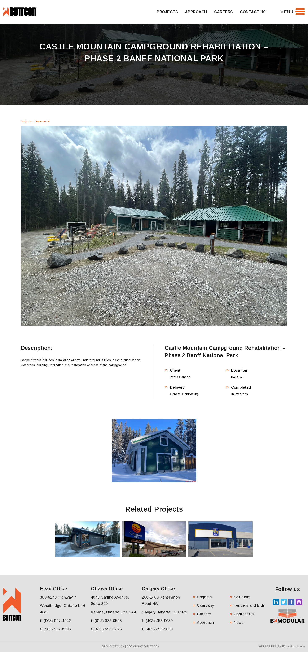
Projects (167, 12)
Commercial (42, 121)
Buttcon (153, 646)
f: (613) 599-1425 (106, 629)
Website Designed (272, 646)
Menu (286, 12)
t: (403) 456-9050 (157, 621)
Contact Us (253, 12)
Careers (223, 12)
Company (205, 605)
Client (175, 370)
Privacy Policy (113, 646)
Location (239, 370)
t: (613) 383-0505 (106, 621)
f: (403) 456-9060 (157, 629)
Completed (241, 387)
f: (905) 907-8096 (55, 629)
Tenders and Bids (249, 605)
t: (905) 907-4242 (55, 621)
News (238, 623)
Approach (196, 12)
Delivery (177, 387)
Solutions (242, 597)
